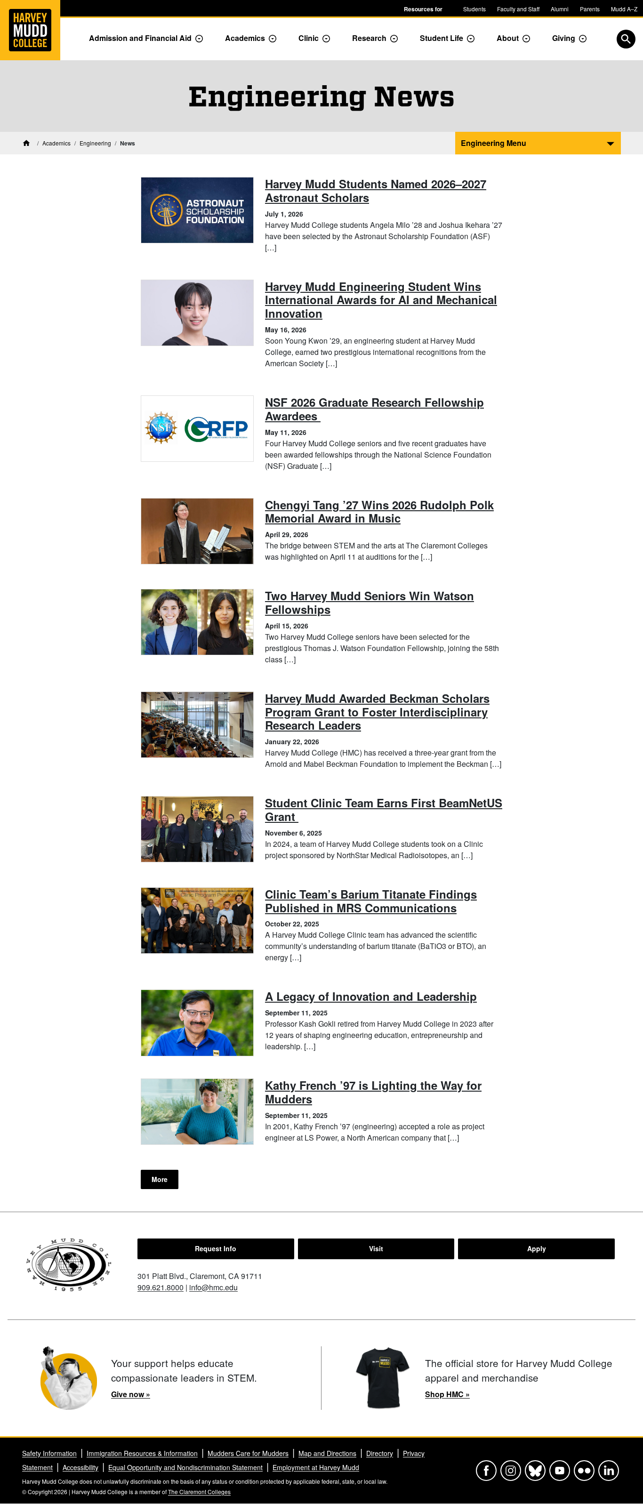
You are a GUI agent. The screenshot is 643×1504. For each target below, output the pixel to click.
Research (369, 37)
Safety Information (49, 1453)
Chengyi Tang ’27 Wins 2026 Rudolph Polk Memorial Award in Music (379, 511)
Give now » (130, 1394)
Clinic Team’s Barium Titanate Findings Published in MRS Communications (371, 901)
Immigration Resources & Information (142, 1453)
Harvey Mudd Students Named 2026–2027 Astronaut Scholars (375, 190)
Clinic (308, 37)
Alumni (560, 9)
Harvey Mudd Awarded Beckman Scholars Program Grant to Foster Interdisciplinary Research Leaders (377, 711)
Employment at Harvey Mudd (316, 1467)
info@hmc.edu (213, 1287)
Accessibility (80, 1467)
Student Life (441, 37)
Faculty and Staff (518, 9)
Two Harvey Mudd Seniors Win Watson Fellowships (369, 602)
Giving (563, 37)
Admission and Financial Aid (140, 37)
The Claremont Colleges (199, 1492)
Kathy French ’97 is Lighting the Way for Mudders (373, 1092)
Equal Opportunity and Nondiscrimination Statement (185, 1467)
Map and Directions (327, 1453)
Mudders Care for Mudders (248, 1453)
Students (474, 9)
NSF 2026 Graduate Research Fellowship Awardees (374, 409)
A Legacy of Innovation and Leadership (371, 996)
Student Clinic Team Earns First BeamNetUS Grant (383, 809)
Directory (379, 1453)
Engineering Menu (493, 142)
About (508, 37)
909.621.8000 (160, 1287)
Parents (590, 9)
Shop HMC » (447, 1394)
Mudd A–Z (624, 9)
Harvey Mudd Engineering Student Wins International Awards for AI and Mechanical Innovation (381, 300)
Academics (245, 37)
